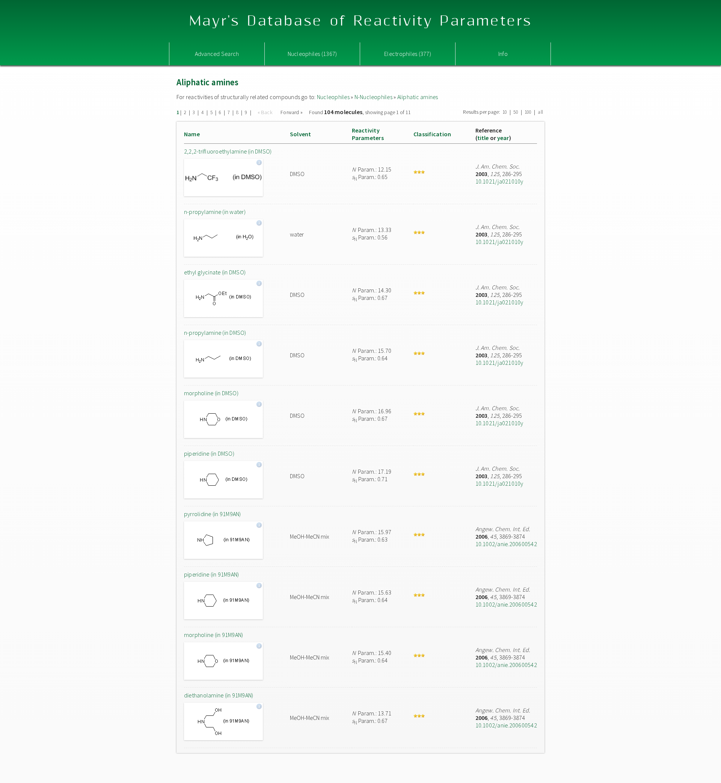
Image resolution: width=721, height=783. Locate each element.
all (540, 112)
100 (528, 112)
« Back (266, 112)
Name (192, 134)
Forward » (292, 112)
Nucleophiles (333, 97)
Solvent (300, 134)
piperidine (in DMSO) (209, 453)
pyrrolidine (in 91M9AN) (212, 514)
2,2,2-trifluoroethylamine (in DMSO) (228, 151)
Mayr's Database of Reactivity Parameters (360, 21)
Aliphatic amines (417, 97)
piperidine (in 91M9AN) (211, 574)
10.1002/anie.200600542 (506, 544)
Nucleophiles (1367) (312, 53)
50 (515, 112)
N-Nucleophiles (373, 97)
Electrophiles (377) (407, 53)
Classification (432, 134)
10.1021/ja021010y (499, 181)
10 (504, 112)
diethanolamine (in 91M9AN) (218, 695)
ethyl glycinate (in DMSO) (215, 272)
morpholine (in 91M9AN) (213, 634)
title (483, 138)
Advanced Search (217, 53)
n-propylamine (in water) (215, 211)
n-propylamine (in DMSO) (215, 332)
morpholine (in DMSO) (211, 393)
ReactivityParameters (368, 134)
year (503, 138)
